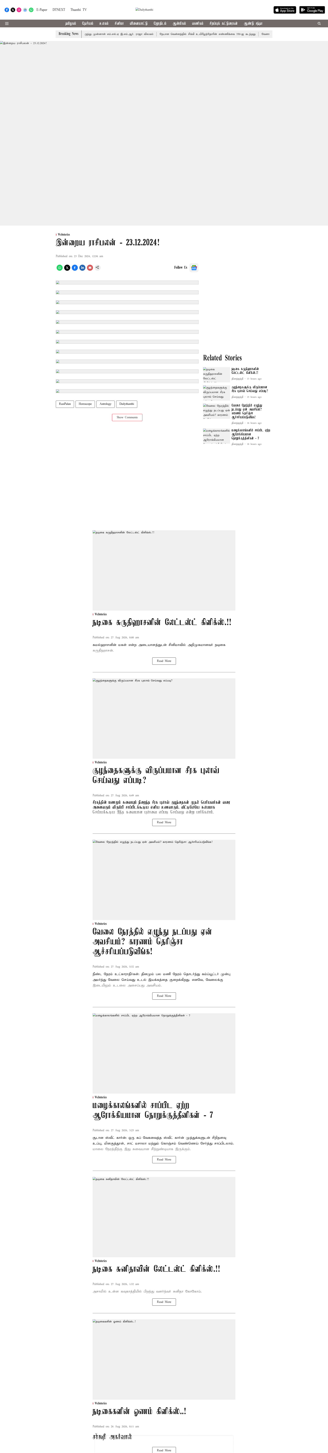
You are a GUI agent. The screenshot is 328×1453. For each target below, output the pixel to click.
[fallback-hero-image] (216, 374)
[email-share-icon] (90, 270)
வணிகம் (197, 23)
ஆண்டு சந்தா (253, 23)
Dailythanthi (126, 404)
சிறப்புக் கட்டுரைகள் (224, 23)
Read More (164, 661)
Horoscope (85, 404)
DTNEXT (59, 10)
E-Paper (41, 10)
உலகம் (104, 23)
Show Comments (127, 417)
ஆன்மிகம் (179, 23)
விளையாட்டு (139, 23)
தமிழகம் (70, 23)
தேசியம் (87, 23)
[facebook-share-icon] (75, 270)
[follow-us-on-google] (194, 267)
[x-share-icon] (67, 270)
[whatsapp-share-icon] (60, 270)
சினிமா (119, 23)
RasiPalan (65, 404)
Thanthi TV (78, 10)
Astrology (105, 404)
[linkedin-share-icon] (82, 270)
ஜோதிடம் (160, 23)
